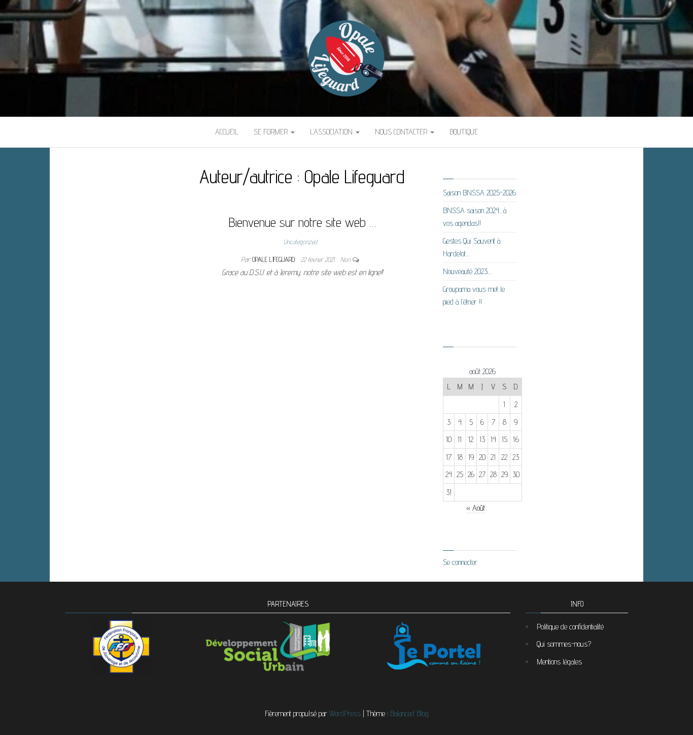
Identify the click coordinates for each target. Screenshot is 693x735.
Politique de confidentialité (570, 626)
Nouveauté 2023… (467, 271)
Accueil (226, 132)
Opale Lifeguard (274, 259)
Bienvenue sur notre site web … (302, 222)
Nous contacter (402, 132)
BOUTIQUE (463, 132)
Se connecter (460, 562)
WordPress (345, 713)
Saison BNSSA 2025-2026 (479, 192)
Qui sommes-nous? (564, 644)
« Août (475, 508)
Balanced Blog (409, 713)
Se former (272, 132)
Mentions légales (559, 661)
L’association (332, 132)
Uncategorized (300, 242)
